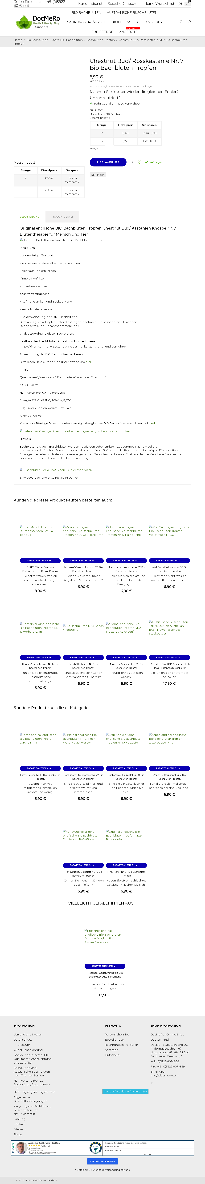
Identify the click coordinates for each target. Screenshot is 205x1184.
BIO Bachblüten (86, 13)
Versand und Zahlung (117, 1169)
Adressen (111, 1049)
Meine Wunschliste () (163, 3)
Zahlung (19, 1119)
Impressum (22, 1044)
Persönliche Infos (117, 1034)
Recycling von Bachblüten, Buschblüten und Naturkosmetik (32, 1110)
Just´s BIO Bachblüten (110, 114)
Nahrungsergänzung (87, 22)
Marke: (93, 114)
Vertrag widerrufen (102, 1161)
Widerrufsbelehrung (28, 1049)
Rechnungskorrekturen (121, 1044)
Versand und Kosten (28, 1034)
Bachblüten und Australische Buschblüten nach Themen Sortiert (32, 1071)
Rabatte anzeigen (39, 561)
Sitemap (19, 1129)
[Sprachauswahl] (189, 22)
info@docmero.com (165, 1075)
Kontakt (19, 1124)
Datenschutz (23, 1039)
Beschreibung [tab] (29, 216)
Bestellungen (114, 1039)
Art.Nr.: (93, 109)
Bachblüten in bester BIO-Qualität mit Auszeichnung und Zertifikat (33, 1058)
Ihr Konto (113, 1025)
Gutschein (112, 1055)
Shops (18, 1134)
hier (88, 362)
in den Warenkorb (108, 162)
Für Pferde (102, 32)
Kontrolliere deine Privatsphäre (125, 1091)
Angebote (129, 30)
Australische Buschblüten (132, 13)
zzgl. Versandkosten (113, 86)
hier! (152, 423)
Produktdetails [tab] (62, 216)
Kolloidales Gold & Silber (138, 22)
